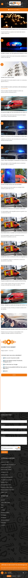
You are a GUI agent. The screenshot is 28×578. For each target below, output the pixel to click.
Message (3, 436)
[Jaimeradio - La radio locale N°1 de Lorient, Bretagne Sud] (15, 3)
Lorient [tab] (9, 576)
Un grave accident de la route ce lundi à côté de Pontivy (13, 281)
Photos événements (6, 490)
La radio (3, 510)
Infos (2, 505)
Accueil (3, 500)
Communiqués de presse (7, 464)
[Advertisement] (14, 393)
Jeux (2, 507)
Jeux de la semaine (6, 477)
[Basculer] (26, 505)
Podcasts (3, 522)
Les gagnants (4, 480)
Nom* (2, 419)
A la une (3, 462)
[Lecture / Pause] (2, 572)
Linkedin (3, 482)
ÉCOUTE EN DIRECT (14, 9)
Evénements (4, 467)
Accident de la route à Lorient (7, 77)
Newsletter (3, 517)
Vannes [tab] (19, 576)
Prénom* (3, 425)
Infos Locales (4, 469)
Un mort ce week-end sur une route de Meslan (11, 184)
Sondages (3, 515)
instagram (3, 472)
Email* (2, 430)
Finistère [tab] (14, 576)
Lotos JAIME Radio (5, 502)
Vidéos (2, 492)
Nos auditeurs (4, 485)
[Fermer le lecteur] (26, 573)
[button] (2, 4)
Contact (3, 525)
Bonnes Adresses (5, 520)
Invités (2, 475)
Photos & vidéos (5, 487)
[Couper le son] (23, 573)
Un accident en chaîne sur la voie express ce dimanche (13, 208)
